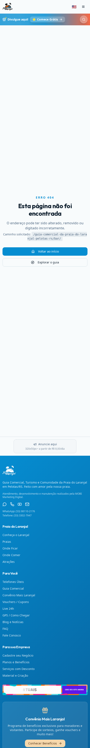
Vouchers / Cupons (16, 602)
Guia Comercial (13, 588)
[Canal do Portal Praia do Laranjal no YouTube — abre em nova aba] (20, 504)
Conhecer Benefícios (42, 743)
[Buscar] (83, 19)
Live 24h (8, 609)
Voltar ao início (48, 251)
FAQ (5, 629)
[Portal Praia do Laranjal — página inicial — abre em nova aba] (45, 690)
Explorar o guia (48, 262)
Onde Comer (11, 555)
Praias (7, 542)
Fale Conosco (12, 635)
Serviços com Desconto (19, 669)
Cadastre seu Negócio (18, 655)
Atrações (9, 562)
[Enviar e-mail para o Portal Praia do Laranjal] (27, 504)
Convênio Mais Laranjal (19, 595)
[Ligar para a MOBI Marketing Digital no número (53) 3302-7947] (12, 504)
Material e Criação (15, 675)
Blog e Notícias (13, 622)
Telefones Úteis (13, 582)
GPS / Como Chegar (16, 615)
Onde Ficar (10, 548)
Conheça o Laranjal (16, 535)
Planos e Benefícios (16, 662)
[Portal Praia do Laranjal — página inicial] (8, 6)
